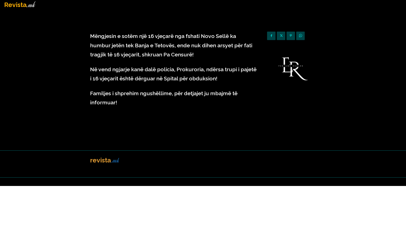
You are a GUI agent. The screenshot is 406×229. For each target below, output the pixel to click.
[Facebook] (271, 36)
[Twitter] (281, 36)
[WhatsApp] (300, 36)
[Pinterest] (291, 36)
